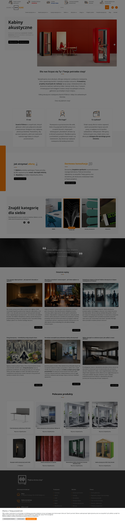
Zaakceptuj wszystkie (31, 518)
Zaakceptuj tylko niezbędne (9, 518)
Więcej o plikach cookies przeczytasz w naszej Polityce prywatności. (20, 516)
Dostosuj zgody (21, 518)
